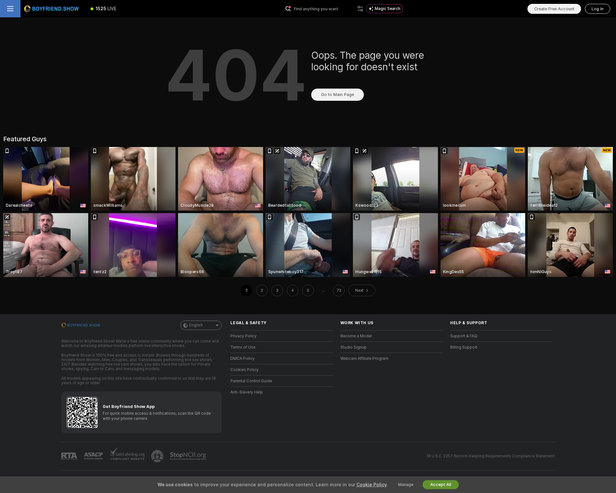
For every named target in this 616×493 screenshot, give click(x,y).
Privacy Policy (243, 336)
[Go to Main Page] (53, 8)
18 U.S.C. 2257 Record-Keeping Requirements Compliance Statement (490, 456)
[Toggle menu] (10, 8)
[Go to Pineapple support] (158, 456)
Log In (597, 8)
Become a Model (356, 336)
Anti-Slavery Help (246, 392)
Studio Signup (353, 347)
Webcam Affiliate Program (364, 358)
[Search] (360, 8)
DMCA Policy (242, 358)
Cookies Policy (244, 370)
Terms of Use (242, 347)
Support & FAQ (463, 336)
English (196, 325)
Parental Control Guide (251, 381)
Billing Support (463, 347)
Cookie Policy (371, 484)
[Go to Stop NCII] (189, 456)
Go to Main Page (337, 94)
